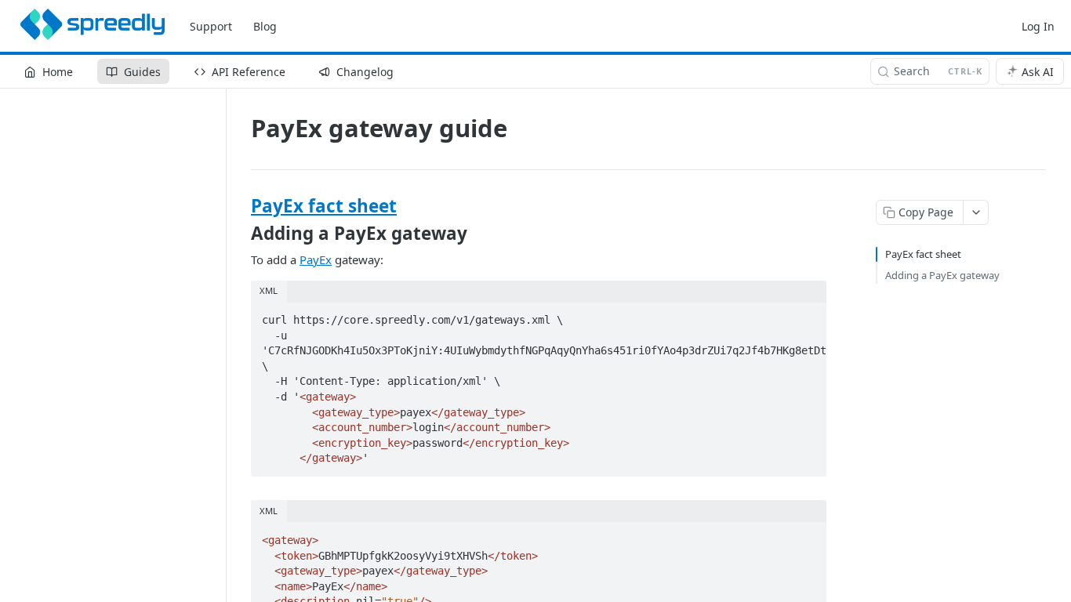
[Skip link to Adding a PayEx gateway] (240, 233)
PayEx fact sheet (324, 206)
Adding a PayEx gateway (942, 275)
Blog (265, 26)
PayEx (316, 259)
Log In (1038, 26)
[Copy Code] (807, 315)
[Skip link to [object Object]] (240, 206)
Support (211, 26)
